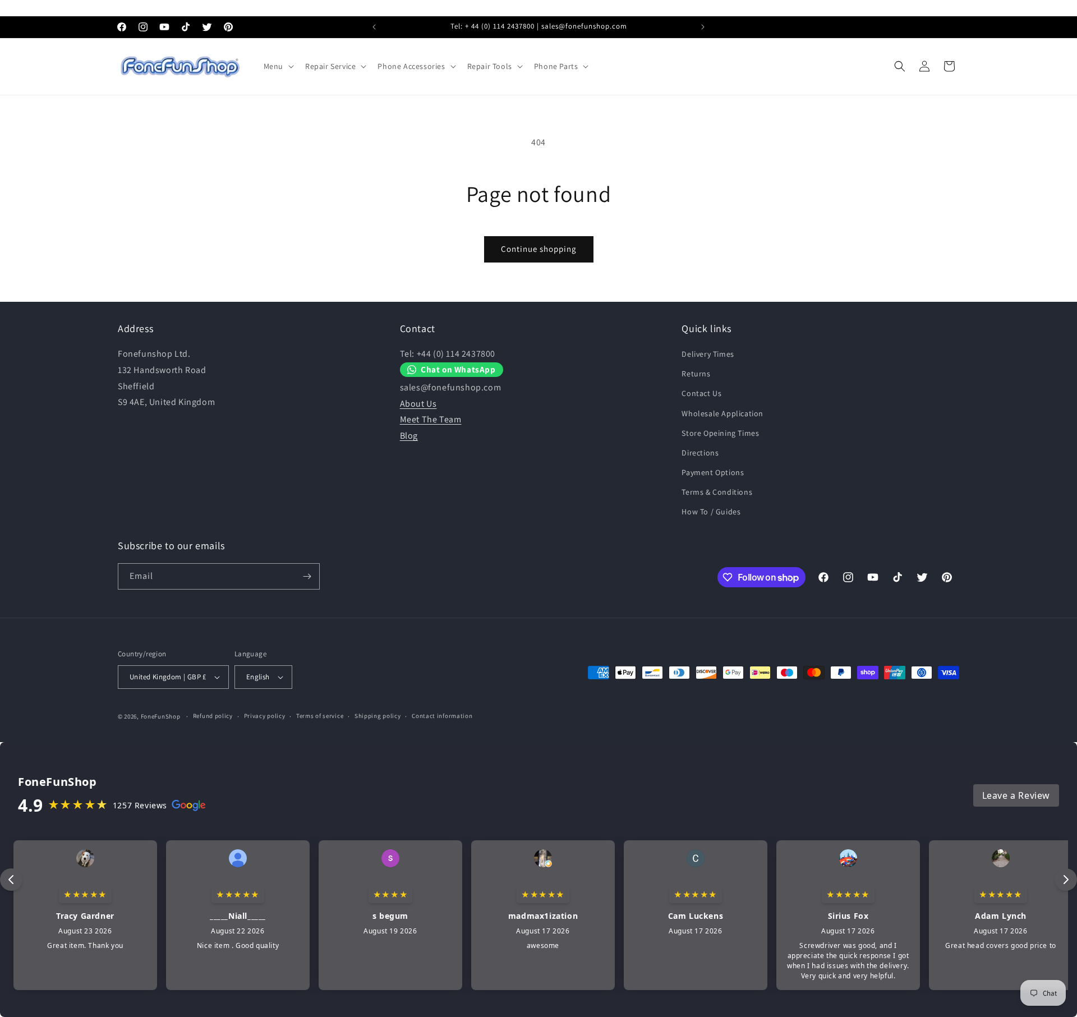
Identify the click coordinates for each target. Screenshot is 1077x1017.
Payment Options (713, 472)
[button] (277, 66)
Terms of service (319, 716)
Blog (409, 435)
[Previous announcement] (374, 27)
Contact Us (701, 393)
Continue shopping (539, 248)
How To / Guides (711, 512)
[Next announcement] (703, 27)
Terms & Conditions (717, 492)
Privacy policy (265, 716)
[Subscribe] (306, 576)
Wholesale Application (722, 413)
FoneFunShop (161, 716)
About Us (418, 403)
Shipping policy (378, 716)
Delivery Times (708, 354)
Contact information (442, 716)
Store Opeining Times (720, 433)
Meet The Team (431, 420)
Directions (700, 453)
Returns (696, 374)
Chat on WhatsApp (458, 369)
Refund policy (213, 716)
